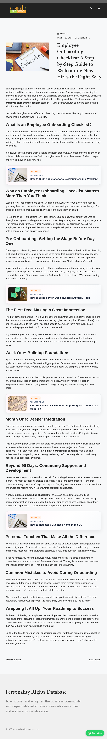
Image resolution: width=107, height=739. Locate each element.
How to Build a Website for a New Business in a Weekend (64, 179)
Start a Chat (97, 733)
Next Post (94, 659)
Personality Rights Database (36, 692)
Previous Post (13, 659)
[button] (91, 9)
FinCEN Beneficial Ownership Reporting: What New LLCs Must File (64, 407)
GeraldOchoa (84, 38)
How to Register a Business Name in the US (56, 524)
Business (64, 33)
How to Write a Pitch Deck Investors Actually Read (60, 297)
